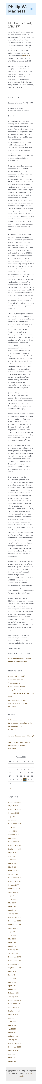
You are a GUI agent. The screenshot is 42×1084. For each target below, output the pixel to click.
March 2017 (12, 910)
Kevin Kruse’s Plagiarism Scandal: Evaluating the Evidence (18, 703)
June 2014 (12, 1022)
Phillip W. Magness (17, 8)
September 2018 (14, 849)
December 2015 (14, 957)
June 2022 (12, 820)
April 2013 (12, 1061)
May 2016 (12, 939)
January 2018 (13, 874)
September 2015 (14, 968)
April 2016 (12, 942)
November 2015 (14, 960)
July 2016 (11, 932)
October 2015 (13, 964)
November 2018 (14, 845)
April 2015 (12, 986)
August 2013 (13, 1050)
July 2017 (11, 896)
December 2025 (14, 802)
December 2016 (14, 917)
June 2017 (12, 899)
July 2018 (11, 856)
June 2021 (12, 827)
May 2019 (12, 838)
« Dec (10, 789)
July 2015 (11, 975)
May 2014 (12, 1025)
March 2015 (12, 989)
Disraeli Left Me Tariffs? (17, 676)
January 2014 (13, 1040)
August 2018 (13, 853)
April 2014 (12, 1029)
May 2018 (12, 863)
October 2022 (13, 813)
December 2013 (14, 1043)
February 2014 (13, 1036)
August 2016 (13, 928)
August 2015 (13, 971)
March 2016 (12, 946)
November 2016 (14, 921)
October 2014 (13, 1007)
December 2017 (14, 878)
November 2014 (14, 1004)
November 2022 (14, 809)
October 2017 (13, 885)
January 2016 (13, 953)
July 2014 (11, 1018)
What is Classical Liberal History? (21, 736)
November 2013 (14, 1047)
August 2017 (13, 892)
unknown (26, 56)
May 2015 (12, 982)
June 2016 (12, 935)
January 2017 (13, 914)
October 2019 (13, 835)
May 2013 (12, 1058)
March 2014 (13, 1032)
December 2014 (14, 1000)
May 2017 (12, 903)
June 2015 (12, 978)
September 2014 (14, 1011)
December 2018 (14, 842)
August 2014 (13, 1014)
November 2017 (14, 881)
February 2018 (13, 870)
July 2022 (12, 817)
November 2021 (14, 824)
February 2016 (13, 950)
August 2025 (13, 806)
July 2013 (11, 1054)
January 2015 (13, 996)
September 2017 (14, 888)
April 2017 (12, 906)
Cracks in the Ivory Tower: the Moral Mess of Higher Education (20, 745)
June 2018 (12, 860)
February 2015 (13, 993)
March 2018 (13, 867)
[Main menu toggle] (31, 9)
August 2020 (13, 831)
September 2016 (14, 924)
